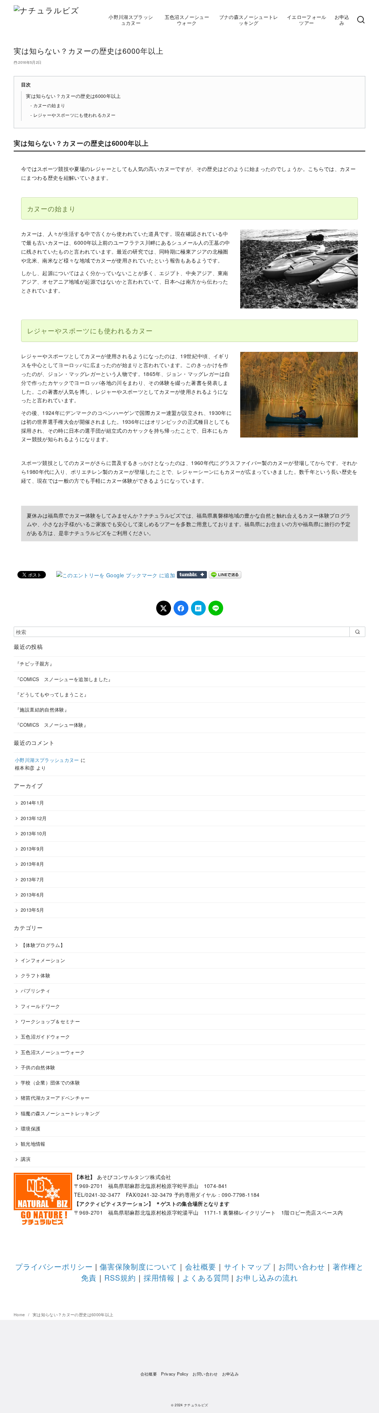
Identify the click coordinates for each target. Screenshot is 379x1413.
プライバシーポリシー (54, 1266)
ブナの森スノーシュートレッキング (248, 20)
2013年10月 (34, 833)
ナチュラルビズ (196, 1405)
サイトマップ (247, 1266)
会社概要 (200, 1266)
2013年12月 (34, 818)
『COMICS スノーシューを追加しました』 (64, 679)
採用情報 (159, 1277)
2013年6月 (32, 894)
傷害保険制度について (138, 1266)
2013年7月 (32, 879)
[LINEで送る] (225, 575)
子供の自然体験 (38, 1067)
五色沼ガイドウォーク (45, 1036)
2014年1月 (32, 802)
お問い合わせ (301, 1266)
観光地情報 (33, 1143)
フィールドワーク (40, 1006)
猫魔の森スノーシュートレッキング (60, 1113)
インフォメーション (43, 960)
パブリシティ (35, 990)
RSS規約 (120, 1277)
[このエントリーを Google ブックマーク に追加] (115, 575)
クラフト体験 (35, 975)
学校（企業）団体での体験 (50, 1082)
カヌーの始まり (49, 105)
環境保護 (30, 1128)
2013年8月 (32, 864)
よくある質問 (205, 1277)
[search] (357, 632)
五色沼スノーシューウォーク (187, 20)
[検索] (360, 20)
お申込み (342, 20)
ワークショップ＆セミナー (50, 1021)
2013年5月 (32, 910)
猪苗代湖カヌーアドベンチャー (55, 1098)
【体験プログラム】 (43, 945)
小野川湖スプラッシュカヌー (130, 20)
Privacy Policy (174, 1374)
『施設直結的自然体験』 (42, 709)
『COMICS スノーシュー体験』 (51, 725)
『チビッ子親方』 (34, 663)
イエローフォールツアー (306, 20)
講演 (26, 1159)
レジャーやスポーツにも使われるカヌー (74, 115)
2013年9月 (32, 848)
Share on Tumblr (192, 574)
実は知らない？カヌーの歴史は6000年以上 (73, 96)
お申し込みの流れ (267, 1277)
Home (20, 1314)
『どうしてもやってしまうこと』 (52, 694)
